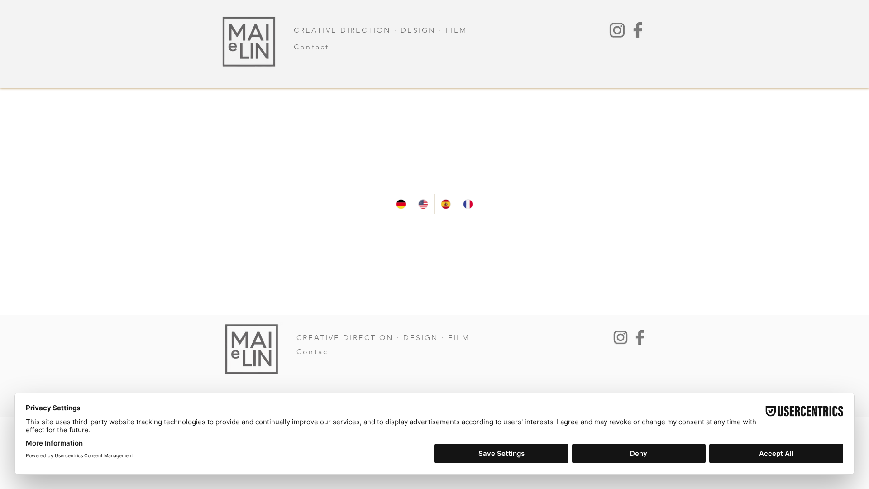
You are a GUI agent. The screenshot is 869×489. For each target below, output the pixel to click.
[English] (423, 204)
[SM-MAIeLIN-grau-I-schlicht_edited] (617, 30)
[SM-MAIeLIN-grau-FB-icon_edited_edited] (638, 30)
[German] (401, 204)
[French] (468, 204)
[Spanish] (445, 204)
